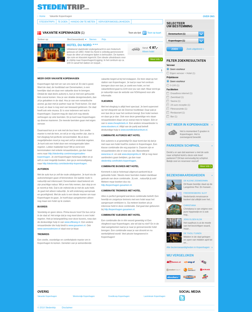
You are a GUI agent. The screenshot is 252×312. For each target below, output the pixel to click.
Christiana (190, 205)
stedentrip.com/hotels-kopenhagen (118, 160)
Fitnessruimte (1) (178, 109)
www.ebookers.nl (109, 126)
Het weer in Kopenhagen (187, 124)
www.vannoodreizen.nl (49, 228)
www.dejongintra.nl (131, 154)
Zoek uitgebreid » (195, 49)
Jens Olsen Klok (193, 219)
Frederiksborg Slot (195, 193)
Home (42, 16)
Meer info (155, 59)
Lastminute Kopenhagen (154, 296)
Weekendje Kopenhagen (84, 296)
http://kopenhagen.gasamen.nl (116, 185)
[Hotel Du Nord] (51, 53)
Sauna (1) (175, 101)
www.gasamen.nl (77, 225)
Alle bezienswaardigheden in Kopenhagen (188, 247)
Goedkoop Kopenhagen (119, 296)
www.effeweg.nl (72, 222)
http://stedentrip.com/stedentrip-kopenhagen (65, 163)
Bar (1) (173, 116)
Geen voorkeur (177, 69)
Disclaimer (67, 307)
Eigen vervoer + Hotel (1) (182, 73)
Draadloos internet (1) (181, 93)
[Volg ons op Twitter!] (182, 300)
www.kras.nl (107, 154)
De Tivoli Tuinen (192, 233)
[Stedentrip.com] (63, 7)
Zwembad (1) (177, 97)
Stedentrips (47, 21)
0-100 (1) (174, 85)
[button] (185, 33)
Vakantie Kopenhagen (61, 16)
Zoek (174, 49)
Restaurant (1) (177, 112)
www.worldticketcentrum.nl (134, 130)
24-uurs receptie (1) (180, 105)
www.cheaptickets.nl (118, 123)
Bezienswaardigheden (186, 175)
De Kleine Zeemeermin (196, 181)
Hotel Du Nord (79, 45)
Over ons (209, 16)
